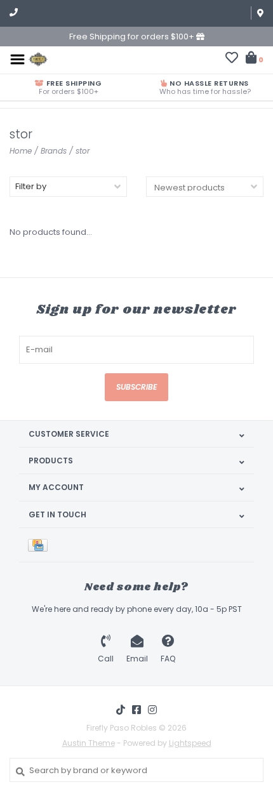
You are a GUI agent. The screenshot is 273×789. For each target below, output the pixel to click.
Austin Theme (88, 743)
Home (21, 150)
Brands (54, 150)
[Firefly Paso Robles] (38, 59)
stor (83, 150)
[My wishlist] (231, 59)
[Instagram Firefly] (152, 710)
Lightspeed (190, 743)
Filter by (30, 186)
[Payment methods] (40, 545)
